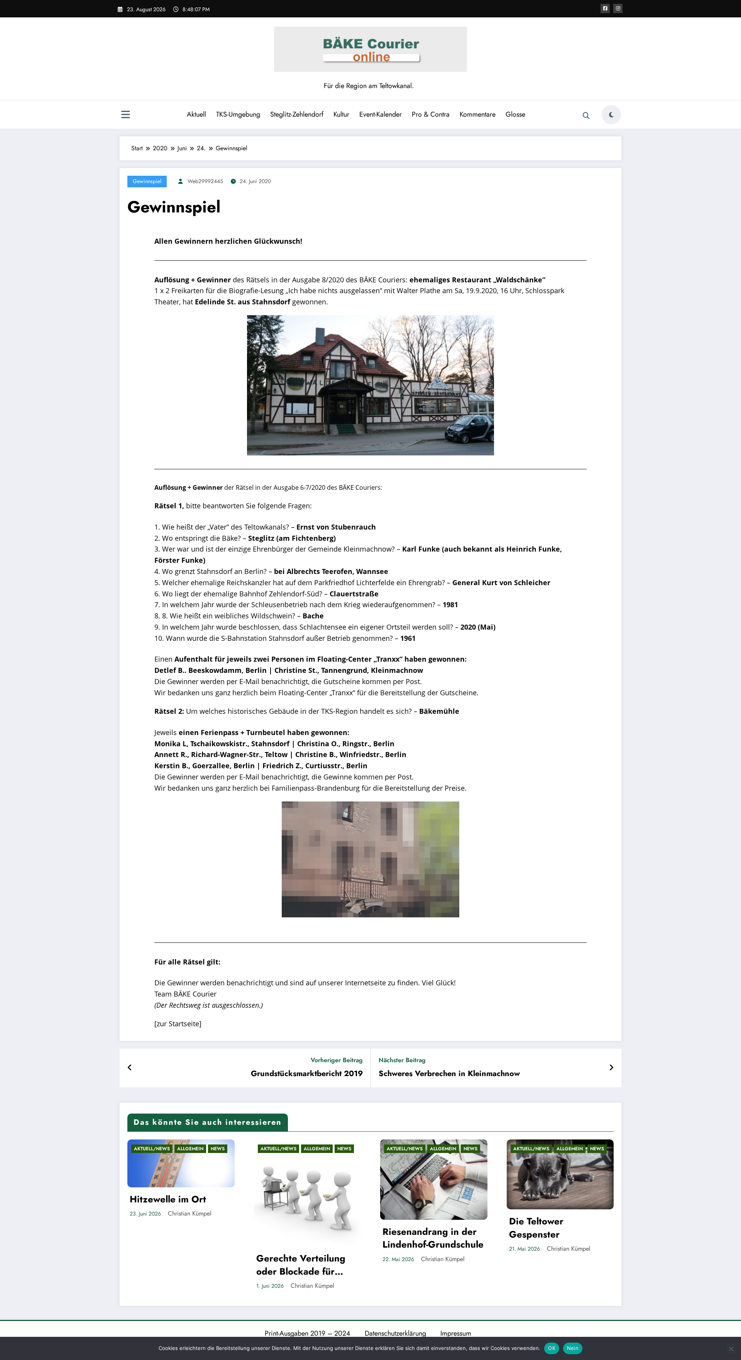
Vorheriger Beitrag (337, 1060)
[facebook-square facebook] (605, 8)
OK (551, 1348)
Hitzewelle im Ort (168, 1199)
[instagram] (618, 8)
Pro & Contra (431, 114)
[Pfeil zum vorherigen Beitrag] (129, 1068)
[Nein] (731, 1349)
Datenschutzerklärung (395, 1333)
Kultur (341, 114)
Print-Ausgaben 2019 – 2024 (307, 1333)
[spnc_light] (611, 114)
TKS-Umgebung (238, 114)
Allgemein (190, 1148)
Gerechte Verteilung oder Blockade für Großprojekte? (300, 1265)
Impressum (455, 1333)
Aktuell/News (152, 1148)
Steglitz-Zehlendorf (296, 114)
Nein (573, 1348)
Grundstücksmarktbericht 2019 (307, 1073)
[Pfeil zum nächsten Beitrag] (611, 1068)
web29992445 (205, 181)
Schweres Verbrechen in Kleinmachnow (449, 1073)
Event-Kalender (380, 114)
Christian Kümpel (189, 1213)
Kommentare (478, 114)
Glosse (515, 114)
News (218, 1148)
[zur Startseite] (177, 1023)
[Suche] (586, 116)
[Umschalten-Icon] (125, 115)
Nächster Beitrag (402, 1060)
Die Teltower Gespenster (536, 1228)
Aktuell (196, 114)
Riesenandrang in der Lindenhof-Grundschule (433, 1238)
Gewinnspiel (147, 181)
